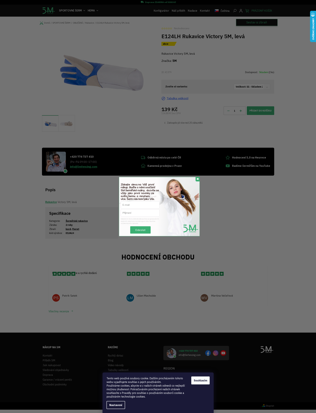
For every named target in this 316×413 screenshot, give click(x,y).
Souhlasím (200, 380)
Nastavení (115, 405)
